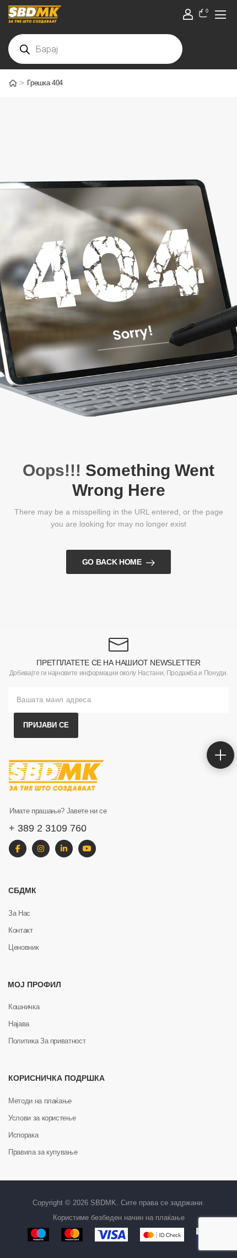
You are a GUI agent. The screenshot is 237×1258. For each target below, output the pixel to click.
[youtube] (87, 848)
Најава (18, 1024)
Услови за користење (42, 1118)
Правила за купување (42, 1152)
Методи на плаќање (40, 1101)
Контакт (20, 930)
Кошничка (23, 1007)
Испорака (23, 1135)
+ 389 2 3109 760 (48, 828)
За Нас (19, 913)
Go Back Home (112, 561)
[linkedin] (64, 848)
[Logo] (96, 14)
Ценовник (23, 947)
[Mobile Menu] (220, 14)
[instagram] (41, 848)
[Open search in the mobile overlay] (95, 49)
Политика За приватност (46, 1041)
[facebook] (17, 848)
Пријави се (46, 725)
